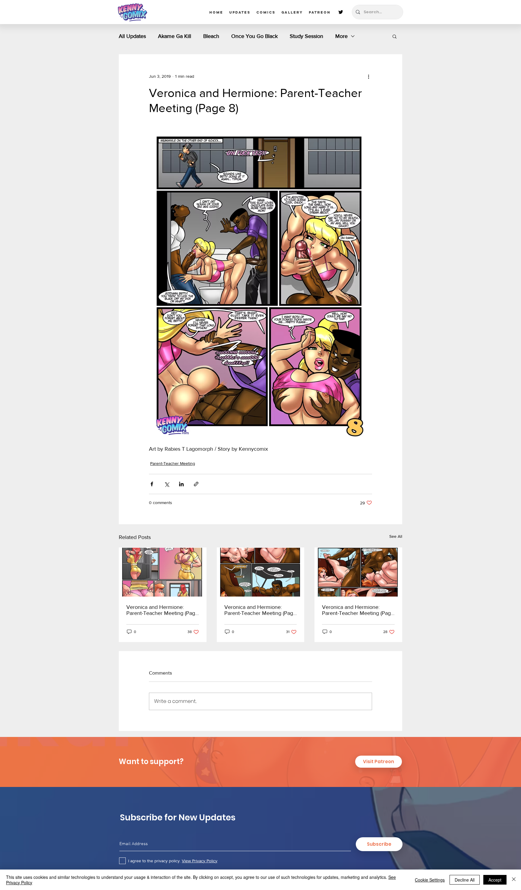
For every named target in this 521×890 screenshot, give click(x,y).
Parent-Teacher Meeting (172, 463)
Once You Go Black (254, 36)
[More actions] (368, 76)
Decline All (465, 880)
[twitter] (341, 12)
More (341, 36)
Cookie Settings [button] (430, 880)
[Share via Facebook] (152, 484)
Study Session (306, 36)
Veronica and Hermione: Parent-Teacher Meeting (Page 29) (162, 610)
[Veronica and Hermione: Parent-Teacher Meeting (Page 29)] (162, 572)
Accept (494, 880)
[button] (394, 36)
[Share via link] (196, 484)
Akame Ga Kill (174, 36)
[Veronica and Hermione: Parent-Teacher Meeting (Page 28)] (260, 572)
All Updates (132, 36)
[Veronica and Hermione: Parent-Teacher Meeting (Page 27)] (358, 572)
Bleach (211, 36)
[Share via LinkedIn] (181, 484)
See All (395, 536)
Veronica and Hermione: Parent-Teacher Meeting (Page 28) (260, 610)
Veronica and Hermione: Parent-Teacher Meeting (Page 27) (358, 610)
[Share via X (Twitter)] (166, 484)
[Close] (513, 879)
